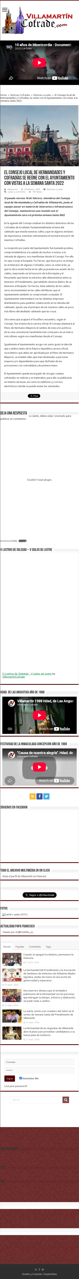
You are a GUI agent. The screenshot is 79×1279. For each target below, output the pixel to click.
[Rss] (33, 796)
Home (3, 95)
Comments (35, 946)
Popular (20, 946)
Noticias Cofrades (20, 95)
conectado (59, 416)
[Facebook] (39, 796)
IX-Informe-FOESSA (8, 541)
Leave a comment (16, 192)
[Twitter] (46, 796)
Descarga (22, 541)
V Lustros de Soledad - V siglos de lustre (27, 673)
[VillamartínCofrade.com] (39, 19)
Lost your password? (15, 1086)
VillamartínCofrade (13, 676)
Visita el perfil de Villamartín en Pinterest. (24, 876)
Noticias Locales (42, 95)
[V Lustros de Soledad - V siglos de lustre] (39, 611)
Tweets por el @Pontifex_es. (18, 932)
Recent (7, 946)
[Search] (66, 1100)
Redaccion (12, 189)
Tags (48, 946)
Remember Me (30, 1078)
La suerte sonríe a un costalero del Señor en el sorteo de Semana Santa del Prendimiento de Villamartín (48, 1014)
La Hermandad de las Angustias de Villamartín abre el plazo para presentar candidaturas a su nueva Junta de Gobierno (49, 1032)
